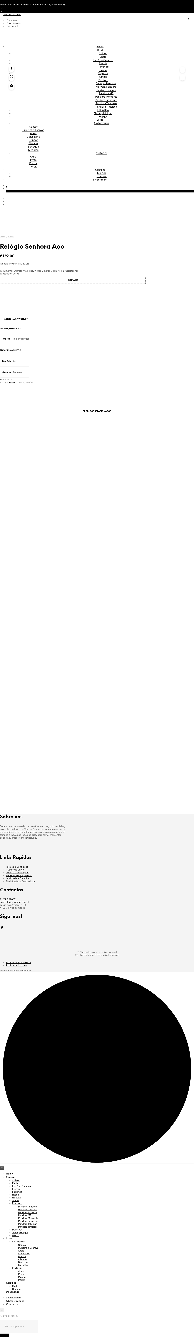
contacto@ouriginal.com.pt (14, 901)
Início (2, 237)
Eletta (103, 56)
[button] (6, 185)
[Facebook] (11, 68)
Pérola (33, 166)
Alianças (33, 143)
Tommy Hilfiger (103, 113)
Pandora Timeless (106, 106)
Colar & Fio (33, 136)
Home (100, 46)
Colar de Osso (100, 784)
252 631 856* (9, 899)
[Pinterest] (11, 86)
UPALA (103, 116)
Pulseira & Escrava (33, 129)
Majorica (103, 73)
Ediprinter (25, 970)
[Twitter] (11, 77)
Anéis (33, 133)
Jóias (100, 120)
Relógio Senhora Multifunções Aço (100, 689)
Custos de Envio (15, 869)
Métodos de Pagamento (19, 875)
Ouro (33, 156)
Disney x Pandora (106, 83)
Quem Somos (12, 20)
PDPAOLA (103, 110)
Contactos (11, 26)
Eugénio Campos (103, 60)
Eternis (103, 63)
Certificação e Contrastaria (20, 881)
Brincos (33, 139)
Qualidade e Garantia (17, 878)
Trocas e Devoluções (17, 872)
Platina (33, 163)
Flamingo (103, 66)
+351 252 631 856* (12, 14)
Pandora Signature (106, 100)
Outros (11, 237)
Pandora (103, 80)
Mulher (101, 173)
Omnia (103, 76)
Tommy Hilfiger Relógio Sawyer (100, 594)
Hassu (103, 70)
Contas (33, 126)
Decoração (100, 180)
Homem (102, 176)
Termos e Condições (17, 866)
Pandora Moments (106, 96)
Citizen (103, 53)
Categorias (101, 123)
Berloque (33, 146)
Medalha (33, 149)
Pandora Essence (106, 90)
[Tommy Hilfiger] (15, 308)
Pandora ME (106, 93)
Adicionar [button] (30, 508)
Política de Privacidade (18, 962)
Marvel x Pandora (106, 86)
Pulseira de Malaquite (100, 499)
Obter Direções (13, 23)
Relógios (100, 170)
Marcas (100, 50)
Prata (33, 159)
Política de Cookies (16, 965)
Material (101, 153)
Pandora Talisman (106, 103)
